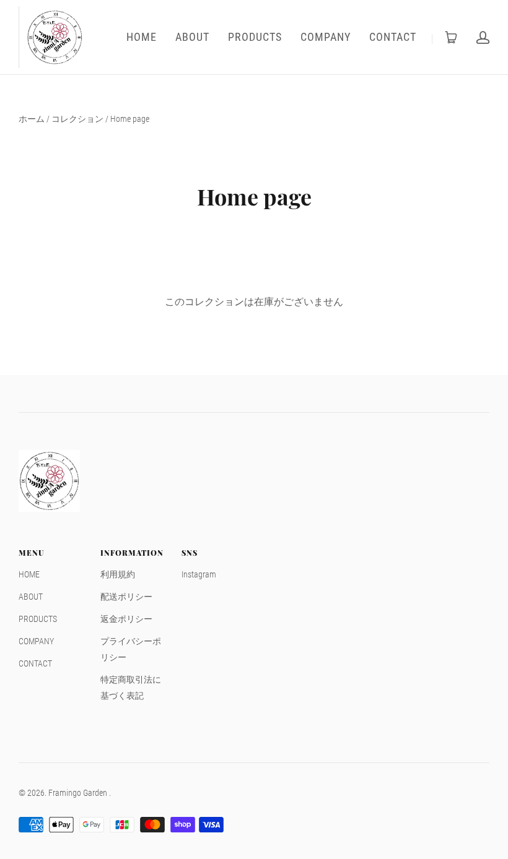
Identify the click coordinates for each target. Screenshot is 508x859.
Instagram (199, 574)
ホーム (32, 119)
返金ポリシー (126, 619)
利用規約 (117, 574)
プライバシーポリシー (130, 649)
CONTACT (392, 37)
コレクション (77, 119)
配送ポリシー (126, 597)
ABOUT (192, 37)
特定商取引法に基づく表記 (130, 688)
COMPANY (325, 37)
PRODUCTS (255, 37)
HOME (141, 37)
